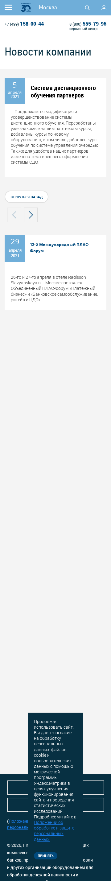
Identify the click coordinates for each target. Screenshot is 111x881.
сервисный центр (83, 28)
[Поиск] (87, 7)
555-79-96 (87, 23)
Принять (46, 855)
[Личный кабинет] (103, 7)
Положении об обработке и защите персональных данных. (54, 830)
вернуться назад (26, 197)
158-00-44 (24, 23)
